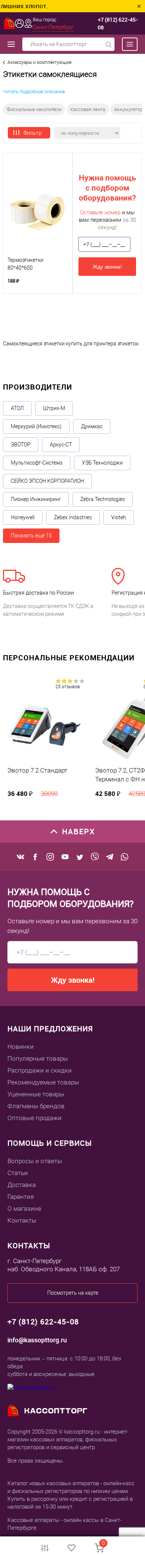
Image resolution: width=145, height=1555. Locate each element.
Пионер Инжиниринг (36, 499)
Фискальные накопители (34, 109)
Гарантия (20, 1196)
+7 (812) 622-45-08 (118, 23)
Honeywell (23, 517)
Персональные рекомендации (69, 658)
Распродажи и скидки (39, 1070)
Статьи (17, 1173)
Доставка (21, 1184)
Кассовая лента (87, 109)
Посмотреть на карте (72, 1293)
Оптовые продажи (34, 1118)
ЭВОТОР (20, 445)
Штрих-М (54, 408)
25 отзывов (67, 686)
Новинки (20, 1046)
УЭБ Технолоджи (102, 463)
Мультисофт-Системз (36, 463)
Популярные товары (37, 1058)
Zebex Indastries (73, 517)
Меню (126, 44)
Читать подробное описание (34, 91)
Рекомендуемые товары (43, 1082)
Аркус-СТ (61, 445)
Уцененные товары (35, 1094)
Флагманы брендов (36, 1106)
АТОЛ (17, 408)
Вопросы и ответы (34, 1161)
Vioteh (118, 517)
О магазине (24, 1208)
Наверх (78, 831)
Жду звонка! (107, 266)
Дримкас (92, 426)
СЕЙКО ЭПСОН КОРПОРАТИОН (47, 481)
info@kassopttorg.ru (37, 1340)
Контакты (21, 1220)
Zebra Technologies (102, 499)
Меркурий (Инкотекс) (36, 426)
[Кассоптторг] (9, 23)
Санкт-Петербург (53, 27)
